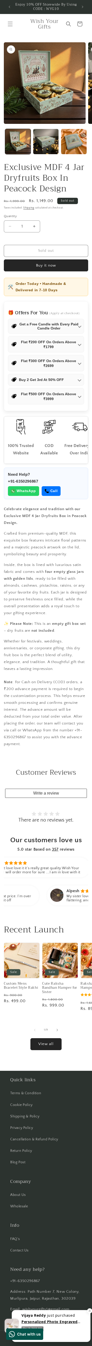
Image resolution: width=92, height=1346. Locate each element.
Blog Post (17, 1162)
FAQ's (15, 1239)
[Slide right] (57, 1030)
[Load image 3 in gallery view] (74, 141)
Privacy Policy (21, 1128)
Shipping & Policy (24, 1116)
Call (53, 491)
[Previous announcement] (9, 6)
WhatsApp (26, 491)
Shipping (28, 207)
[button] (10, 24)
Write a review (46, 793)
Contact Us (19, 1250)
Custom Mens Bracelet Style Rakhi (21, 986)
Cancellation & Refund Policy (34, 1139)
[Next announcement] (82, 6)
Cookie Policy (21, 1105)
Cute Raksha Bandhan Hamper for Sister (59, 988)
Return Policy (21, 1151)
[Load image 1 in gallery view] (18, 141)
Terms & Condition (25, 1093)
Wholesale (19, 1206)
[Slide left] (34, 1030)
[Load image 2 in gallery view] (46, 141)
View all (46, 1044)
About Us (18, 1195)
